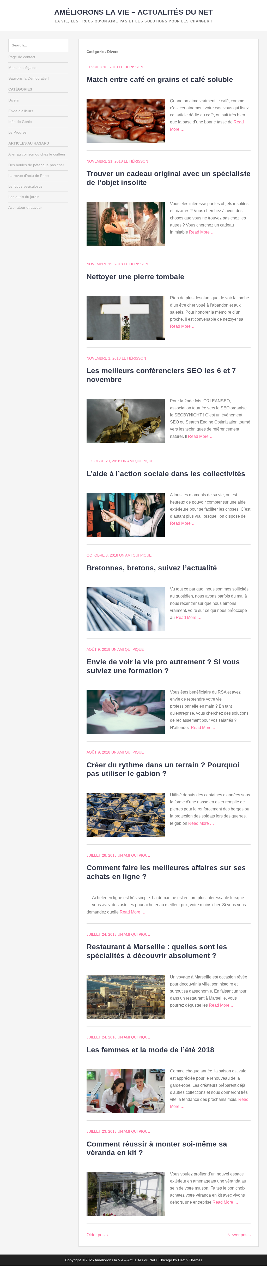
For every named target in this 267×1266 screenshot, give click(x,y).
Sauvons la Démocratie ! (28, 78)
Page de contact (21, 57)
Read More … (202, 232)
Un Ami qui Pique (137, 461)
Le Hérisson (131, 67)
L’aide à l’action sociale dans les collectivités (166, 474)
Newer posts (239, 1235)
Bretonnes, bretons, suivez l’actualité (152, 568)
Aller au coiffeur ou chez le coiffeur (36, 154)
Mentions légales (22, 67)
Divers (13, 100)
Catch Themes (190, 1260)
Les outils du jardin (23, 197)
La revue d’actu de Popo (28, 176)
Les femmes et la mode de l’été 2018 (150, 1050)
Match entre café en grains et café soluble (160, 79)
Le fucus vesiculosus (25, 186)
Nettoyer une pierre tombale (135, 277)
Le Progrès (17, 132)
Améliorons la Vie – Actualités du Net (133, 12)
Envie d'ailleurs (20, 111)
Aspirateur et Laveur (25, 207)
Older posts (97, 1235)
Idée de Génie (20, 122)
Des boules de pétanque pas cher (36, 165)
